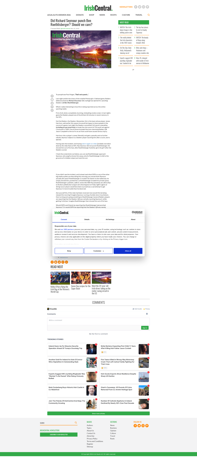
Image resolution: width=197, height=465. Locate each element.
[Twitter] (139, 7)
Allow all (128, 251)
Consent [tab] (64, 219)
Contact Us (91, 433)
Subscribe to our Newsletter (59, 434)
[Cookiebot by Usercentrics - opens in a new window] (133, 212)
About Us (90, 431)
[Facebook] (135, 7)
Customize (97, 251)
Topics (89, 428)
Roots (112, 439)
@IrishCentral (65, 28)
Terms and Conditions (95, 441)
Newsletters (126, 7)
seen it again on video (89, 144)
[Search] (149, 15)
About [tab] (133, 219)
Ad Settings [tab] (110, 219)
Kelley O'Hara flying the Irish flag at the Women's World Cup (60, 289)
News (112, 425)
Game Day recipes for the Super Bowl (80, 287)
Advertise (90, 436)
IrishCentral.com (64, 257)
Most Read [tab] (124, 22)
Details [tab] (86, 219)
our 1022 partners (67, 229)
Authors (90, 425)
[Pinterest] (147, 7)
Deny (69, 251)
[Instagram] (143, 7)
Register (90, 444)
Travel (112, 436)
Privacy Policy (92, 439)
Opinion (113, 431)
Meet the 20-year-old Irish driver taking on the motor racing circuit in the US (101, 289)
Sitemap (90, 447)
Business (113, 428)
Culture (113, 433)
